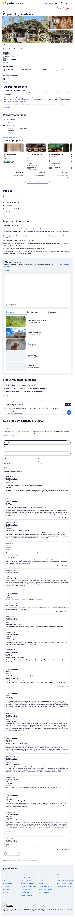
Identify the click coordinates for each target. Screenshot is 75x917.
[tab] (16, 312)
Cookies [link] (41, 880)
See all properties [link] (11, 9)
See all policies (7, 211)
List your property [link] (7, 883)
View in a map (9, 305)
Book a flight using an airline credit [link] (64, 887)
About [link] (4, 877)
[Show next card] (71, 161)
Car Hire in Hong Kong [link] (26, 892)
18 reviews (8, 428)
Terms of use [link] (42, 883)
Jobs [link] (4, 880)
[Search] (69, 412)
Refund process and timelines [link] (64, 883)
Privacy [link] (41, 877)
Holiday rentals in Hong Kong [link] (28, 883)
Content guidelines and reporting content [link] (45, 893)
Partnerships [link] (6, 886)
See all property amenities (10, 137)
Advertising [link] (6, 889)
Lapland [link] (25, 860)
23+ (69, 40)
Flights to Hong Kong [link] (26, 889)
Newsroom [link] (5, 892)
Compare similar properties (38, 182)
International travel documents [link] (64, 891)
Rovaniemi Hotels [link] (33, 860)
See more (7, 107)
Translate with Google (11, 555)
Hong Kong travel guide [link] (27, 877)
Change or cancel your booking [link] (65, 880)
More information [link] (9, 436)
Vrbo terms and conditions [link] (45, 889)
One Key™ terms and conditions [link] (47, 886)
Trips (56, 3)
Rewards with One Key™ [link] (27, 895)
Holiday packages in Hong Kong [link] (29, 886)
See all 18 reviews (8, 62)
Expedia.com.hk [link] (7, 860)
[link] (68, 8)
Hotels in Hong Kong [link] (26, 880)
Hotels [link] (14, 860)
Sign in (67, 3)
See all (5, 82)
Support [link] (59, 877)
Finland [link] (19, 860)
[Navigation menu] (72, 3)
